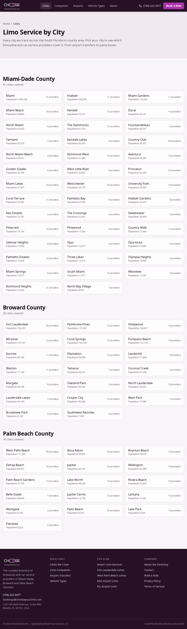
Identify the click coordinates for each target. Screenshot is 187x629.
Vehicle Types (96, 5)
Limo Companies (60, 570)
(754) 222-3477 (152, 5)
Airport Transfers (60, 575)
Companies (61, 5)
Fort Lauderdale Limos (110, 570)
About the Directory (156, 564)
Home (6, 23)
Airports (78, 5)
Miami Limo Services (109, 564)
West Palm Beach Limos (111, 575)
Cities (46, 5)
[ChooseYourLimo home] (12, 6)
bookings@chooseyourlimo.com (22, 599)
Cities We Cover (59, 564)
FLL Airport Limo (107, 586)
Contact (149, 570)
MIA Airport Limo (107, 581)
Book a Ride (173, 5)
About (113, 5)
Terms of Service (154, 586)
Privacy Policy (152, 581)
